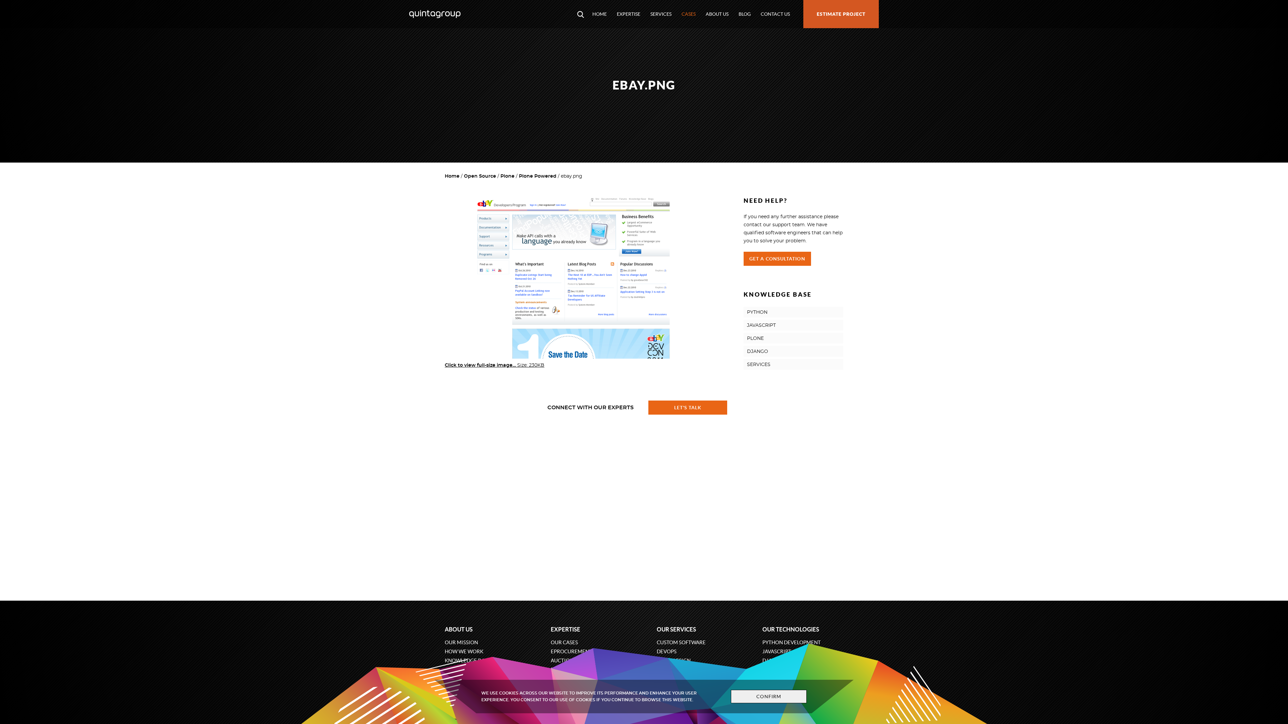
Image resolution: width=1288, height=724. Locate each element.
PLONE (755, 338)
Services (661, 14)
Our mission (461, 642)
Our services (676, 629)
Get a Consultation (777, 258)
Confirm (768, 696)
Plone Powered (537, 176)
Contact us (775, 14)
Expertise (628, 14)
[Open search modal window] (580, 14)
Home (599, 14)
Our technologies (790, 629)
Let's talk (688, 407)
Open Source (480, 176)
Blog (745, 14)
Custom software (681, 642)
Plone (507, 176)
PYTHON (757, 312)
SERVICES (758, 364)
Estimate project (841, 14)
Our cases (564, 642)
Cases (689, 14)
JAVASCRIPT (761, 325)
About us (717, 14)
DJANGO (757, 351)
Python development (791, 642)
